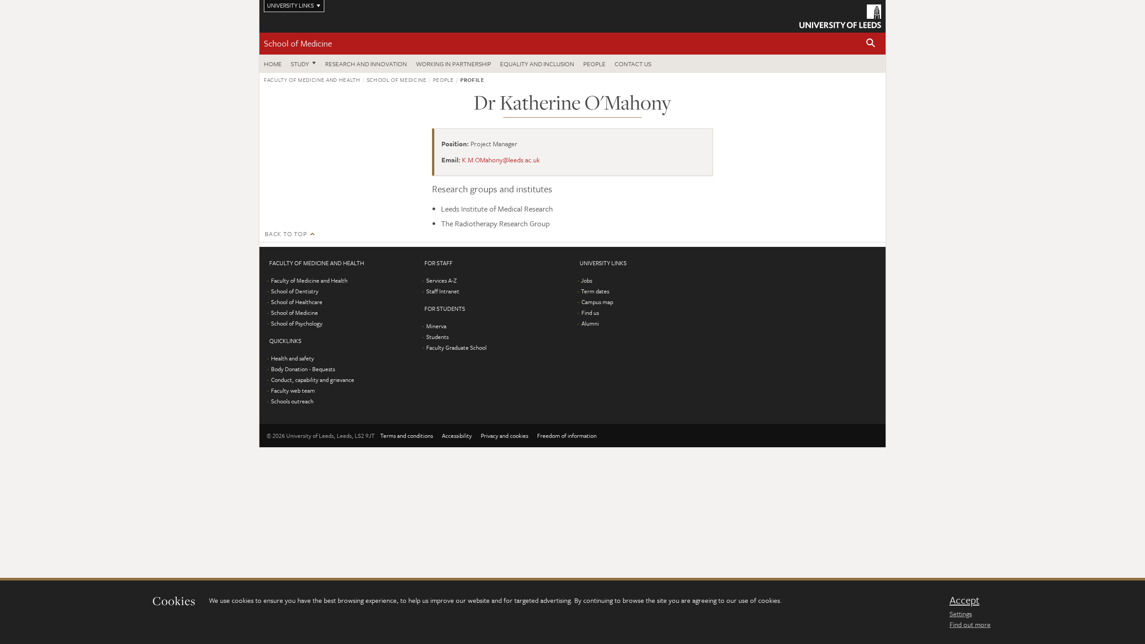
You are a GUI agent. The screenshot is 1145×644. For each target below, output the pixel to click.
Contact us (633, 63)
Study (300, 63)
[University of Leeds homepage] (840, 16)
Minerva (436, 326)
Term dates (595, 291)
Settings (961, 614)
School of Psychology (296, 323)
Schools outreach (292, 401)
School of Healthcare (296, 301)
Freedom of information (567, 435)
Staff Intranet (442, 291)
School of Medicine (298, 43)
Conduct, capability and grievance (312, 379)
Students (437, 336)
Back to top (286, 233)
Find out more (970, 624)
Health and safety (292, 358)
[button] (871, 43)
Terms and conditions (406, 435)
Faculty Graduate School (456, 347)
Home (273, 63)
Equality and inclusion (537, 63)
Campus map (597, 301)
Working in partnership (453, 63)
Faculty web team (293, 390)
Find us (590, 312)
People (594, 63)
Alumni (590, 323)
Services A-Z (441, 280)
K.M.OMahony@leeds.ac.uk (501, 160)
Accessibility (457, 435)
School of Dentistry (294, 291)
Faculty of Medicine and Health (312, 80)
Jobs (586, 280)
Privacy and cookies (504, 435)
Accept (965, 600)
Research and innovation (366, 63)
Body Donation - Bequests (303, 368)
